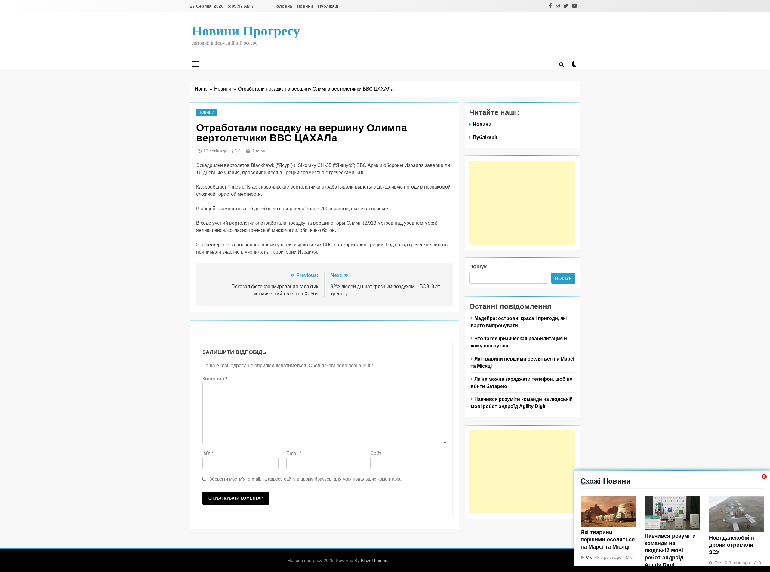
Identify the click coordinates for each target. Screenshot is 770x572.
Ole (589, 557)
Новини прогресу (246, 30)
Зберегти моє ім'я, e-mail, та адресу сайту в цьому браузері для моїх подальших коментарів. (305, 478)
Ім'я (208, 453)
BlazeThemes (374, 560)
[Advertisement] (522, 203)
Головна (283, 6)
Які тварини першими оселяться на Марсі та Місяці (608, 539)
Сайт (375, 453)
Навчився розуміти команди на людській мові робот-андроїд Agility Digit (670, 550)
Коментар (214, 378)
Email (294, 453)
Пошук (478, 266)
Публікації (329, 6)
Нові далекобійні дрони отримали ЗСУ (731, 545)
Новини (305, 6)
